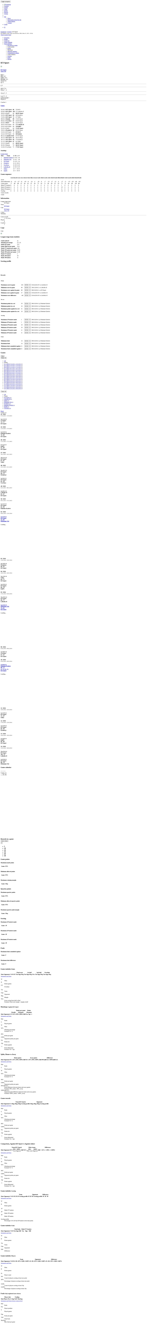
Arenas (6, 13)
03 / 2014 (13, 376)
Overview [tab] (6, 37)
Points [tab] (9, 48)
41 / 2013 (13, 364)
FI (4, 27)
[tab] (73, 421)
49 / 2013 (13, 371)
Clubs (5, 9)
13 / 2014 (13, 387)
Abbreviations (11, 21)
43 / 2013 (13, 365)
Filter (2, 356)
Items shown (4, 841)
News (9, 18)
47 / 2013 (13, 368)
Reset (2, 411)
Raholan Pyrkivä (8, 157)
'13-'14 (26, 285)
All (5, 361)
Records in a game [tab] (12, 45)
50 (5, 856)
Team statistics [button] (8, 44)
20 (5, 850)
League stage (7, 35)
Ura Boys (6, 165)
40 (5, 854)
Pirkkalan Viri (7, 159)
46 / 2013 (13, 367)
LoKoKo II (7, 167)
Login (5, 24)
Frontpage (3, 31)
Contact (9, 23)
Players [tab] (9, 59)
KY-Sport (6, 161)
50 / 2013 (13, 373)
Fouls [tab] (8, 57)
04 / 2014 (13, 377)
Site (5, 17)
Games (6, 7)
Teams (6, 10)
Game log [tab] (6, 41)
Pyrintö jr (6, 163)
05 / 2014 (13, 379)
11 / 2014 (13, 384)
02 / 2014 (13, 374)
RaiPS (5, 170)
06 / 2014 (13, 381)
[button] (73, 519)
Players (6, 12)
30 (5, 852)
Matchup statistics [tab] (12, 51)
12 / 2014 (13, 385)
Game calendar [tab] (8, 42)
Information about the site (14, 20)
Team (2, 35)
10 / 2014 (13, 382)
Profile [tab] (6, 39)
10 (5, 848)
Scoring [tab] (9, 56)
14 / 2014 (13, 388)
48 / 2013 (13, 370)
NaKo (5, 169)
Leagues (6, 6)
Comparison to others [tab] (13, 53)
